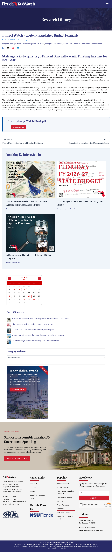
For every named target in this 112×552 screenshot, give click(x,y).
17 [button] (9, 296)
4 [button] (14, 289)
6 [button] (24, 289)
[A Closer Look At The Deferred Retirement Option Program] (9, 331)
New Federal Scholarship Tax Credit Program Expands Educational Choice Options (40, 319)
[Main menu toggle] (107, 4)
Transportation (96, 44)
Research (76, 44)
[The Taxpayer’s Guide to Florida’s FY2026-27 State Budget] (9, 325)
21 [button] (29, 296)
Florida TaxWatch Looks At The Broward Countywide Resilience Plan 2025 (38, 335)
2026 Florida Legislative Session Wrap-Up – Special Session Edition (35, 340)
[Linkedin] (18, 48)
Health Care (67, 44)
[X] (8, 48)
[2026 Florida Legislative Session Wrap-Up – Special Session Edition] (9, 341)
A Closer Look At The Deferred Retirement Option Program (33, 330)
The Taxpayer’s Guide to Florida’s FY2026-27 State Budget (32, 324)
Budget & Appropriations (11, 44)
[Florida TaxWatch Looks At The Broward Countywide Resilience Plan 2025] (9, 336)
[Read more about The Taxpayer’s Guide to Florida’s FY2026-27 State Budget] (81, 179)
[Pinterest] (13, 48)
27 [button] (24, 299)
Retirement (85, 44)
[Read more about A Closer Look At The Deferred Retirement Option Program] (30, 233)
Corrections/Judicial (29, 44)
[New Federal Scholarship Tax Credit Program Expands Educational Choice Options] (9, 320)
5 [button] (19, 289)
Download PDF (19, 127)
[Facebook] (3, 48)
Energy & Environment (53, 44)
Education (40, 44)
